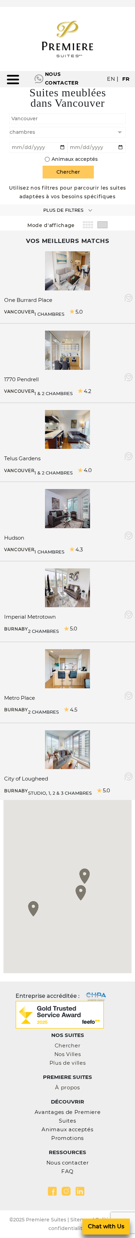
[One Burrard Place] (67, 270)
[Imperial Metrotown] (67, 587)
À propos (67, 1087)
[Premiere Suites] (67, 39)
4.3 (79, 549)
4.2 (87, 391)
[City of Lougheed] (67, 749)
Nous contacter (62, 78)
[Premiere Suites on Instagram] (66, 1191)
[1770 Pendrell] (67, 349)
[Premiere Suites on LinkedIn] (80, 1191)
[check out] (97, 146)
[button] (33, 908)
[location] (67, 118)
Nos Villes (67, 1054)
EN (111, 79)
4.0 (88, 470)
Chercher (68, 1045)
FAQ (67, 1171)
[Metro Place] (67, 668)
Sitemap (80, 1220)
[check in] (38, 146)
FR (126, 79)
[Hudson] (67, 508)
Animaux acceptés (75, 159)
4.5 (73, 709)
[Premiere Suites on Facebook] (52, 1191)
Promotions (67, 1138)
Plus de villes (68, 1063)
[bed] (67, 132)
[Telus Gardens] (67, 429)
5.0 (79, 311)
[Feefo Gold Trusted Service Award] (60, 1014)
